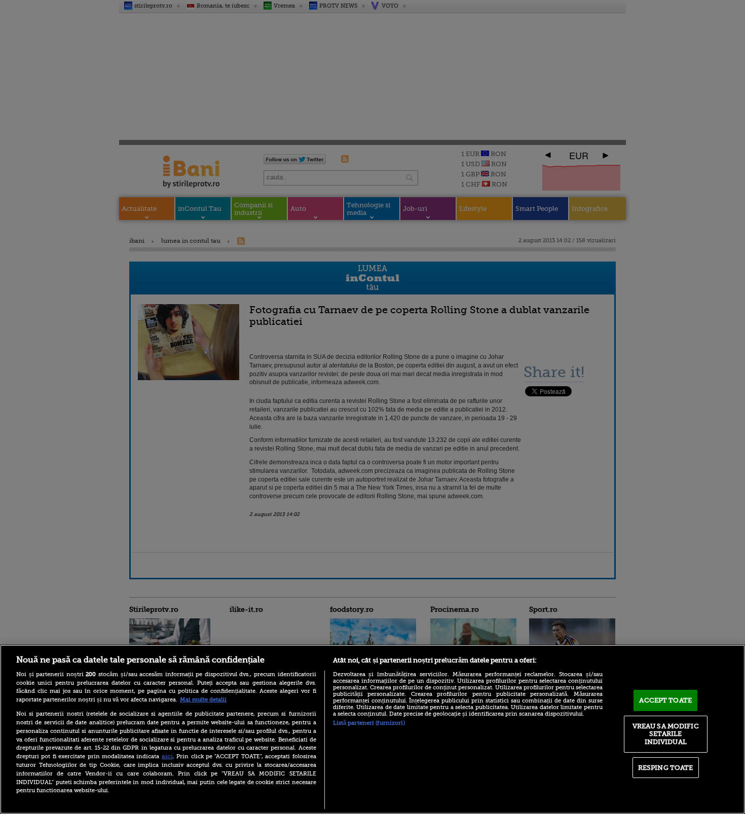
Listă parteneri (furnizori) (369, 723)
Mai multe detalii (203, 699)
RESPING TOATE (665, 767)
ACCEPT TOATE (665, 700)
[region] (372, 729)
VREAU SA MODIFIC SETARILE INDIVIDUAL (665, 734)
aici (167, 756)
